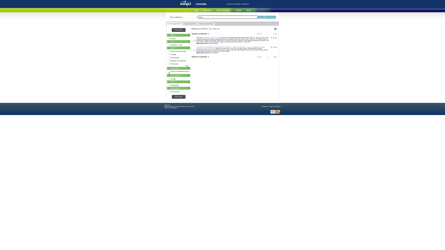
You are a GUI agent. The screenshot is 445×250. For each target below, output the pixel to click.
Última (275, 33)
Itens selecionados (223, 10)
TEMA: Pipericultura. (211, 37)
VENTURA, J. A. (200, 37)
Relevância (204, 29)
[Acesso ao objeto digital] (273, 38)
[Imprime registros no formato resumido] (275, 30)
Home (196, 10)
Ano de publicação (175, 75)
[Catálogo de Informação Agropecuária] (186, 7)
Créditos (238, 10)
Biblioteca (173, 35)
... (263, 33)
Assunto (172, 48)
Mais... (187, 66)
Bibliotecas (208, 10)
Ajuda (248, 10)
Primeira (259, 33)
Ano (218, 29)
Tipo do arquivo (174, 88)
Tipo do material (174, 68)
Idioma (172, 82)
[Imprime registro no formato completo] (276, 38)
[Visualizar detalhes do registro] (271, 38)
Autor (171, 41)
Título (214, 29)
